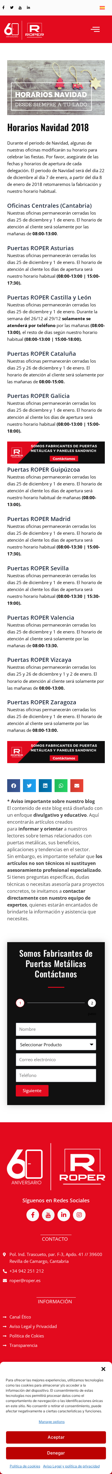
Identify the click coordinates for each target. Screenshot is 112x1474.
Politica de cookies (25, 1466)
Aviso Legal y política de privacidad (71, 1466)
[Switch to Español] (102, 7)
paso (92, 1013)
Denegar (56, 1453)
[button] (103, 1369)
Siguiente (32, 1090)
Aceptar (56, 1437)
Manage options (52, 1421)
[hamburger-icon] (95, 29)
